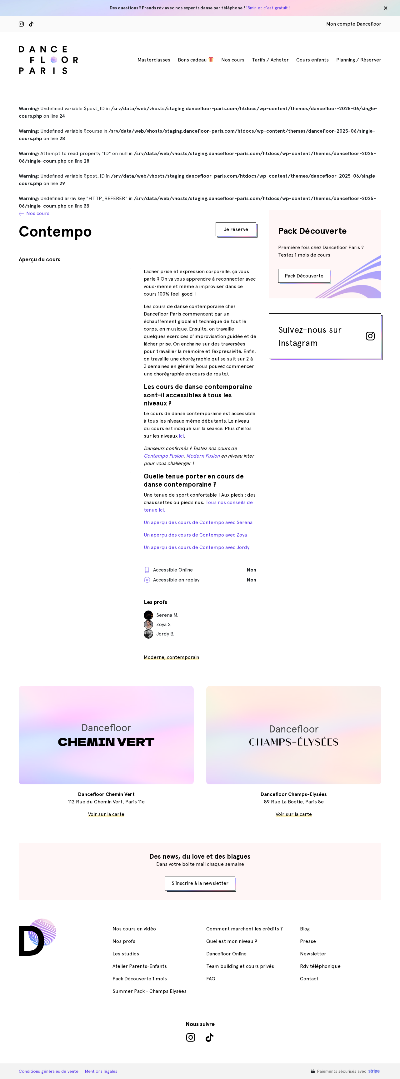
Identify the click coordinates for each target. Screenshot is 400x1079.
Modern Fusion (203, 456)
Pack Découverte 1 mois (139, 979)
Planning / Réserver (358, 60)
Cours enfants (312, 60)
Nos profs (123, 941)
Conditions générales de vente (48, 1071)
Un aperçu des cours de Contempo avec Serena (198, 522)
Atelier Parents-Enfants (139, 966)
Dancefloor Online (226, 954)
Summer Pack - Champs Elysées (149, 991)
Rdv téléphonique (320, 966)
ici (181, 436)
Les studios (125, 954)
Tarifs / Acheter (270, 60)
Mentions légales (101, 1071)
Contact (309, 979)
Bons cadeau (193, 60)
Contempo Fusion (163, 456)
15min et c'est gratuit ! (268, 7)
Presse (308, 941)
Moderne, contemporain (171, 657)
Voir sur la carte (106, 814)
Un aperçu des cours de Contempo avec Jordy (196, 547)
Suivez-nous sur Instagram (310, 336)
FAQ (210, 979)
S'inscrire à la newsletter (200, 883)
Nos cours (232, 60)
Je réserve (236, 229)
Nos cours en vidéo (134, 929)
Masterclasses (154, 60)
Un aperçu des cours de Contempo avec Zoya (195, 535)
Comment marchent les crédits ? (244, 929)
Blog (305, 929)
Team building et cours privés (240, 966)
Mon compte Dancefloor (353, 24)
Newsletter (313, 954)
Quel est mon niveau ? (231, 941)
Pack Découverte (304, 276)
